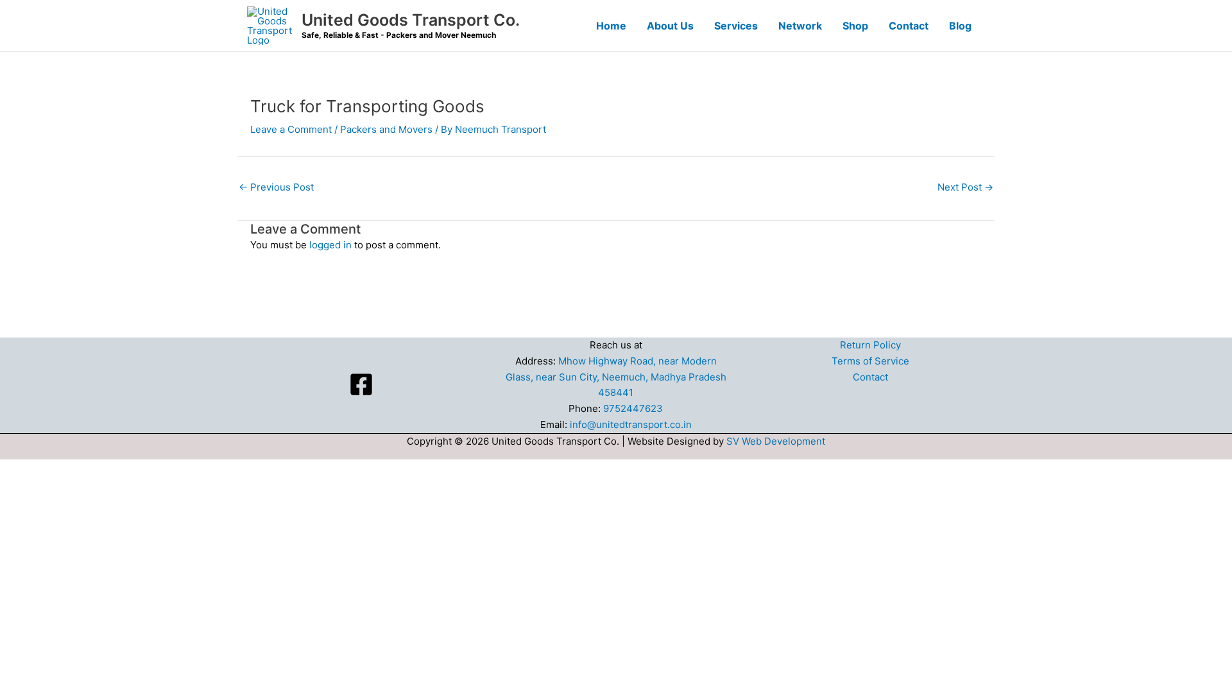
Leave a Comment (291, 129)
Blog (960, 25)
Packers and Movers (386, 129)
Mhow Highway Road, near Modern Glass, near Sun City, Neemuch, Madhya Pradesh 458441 (616, 377)
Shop (855, 25)
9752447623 (633, 408)
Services (736, 25)
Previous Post (276, 187)
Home (611, 25)
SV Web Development (775, 441)
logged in (330, 245)
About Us (670, 25)
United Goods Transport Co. (411, 20)
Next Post (965, 187)
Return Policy (870, 345)
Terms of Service (870, 361)
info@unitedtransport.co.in (631, 424)
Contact (908, 25)
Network (800, 25)
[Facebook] (361, 384)
